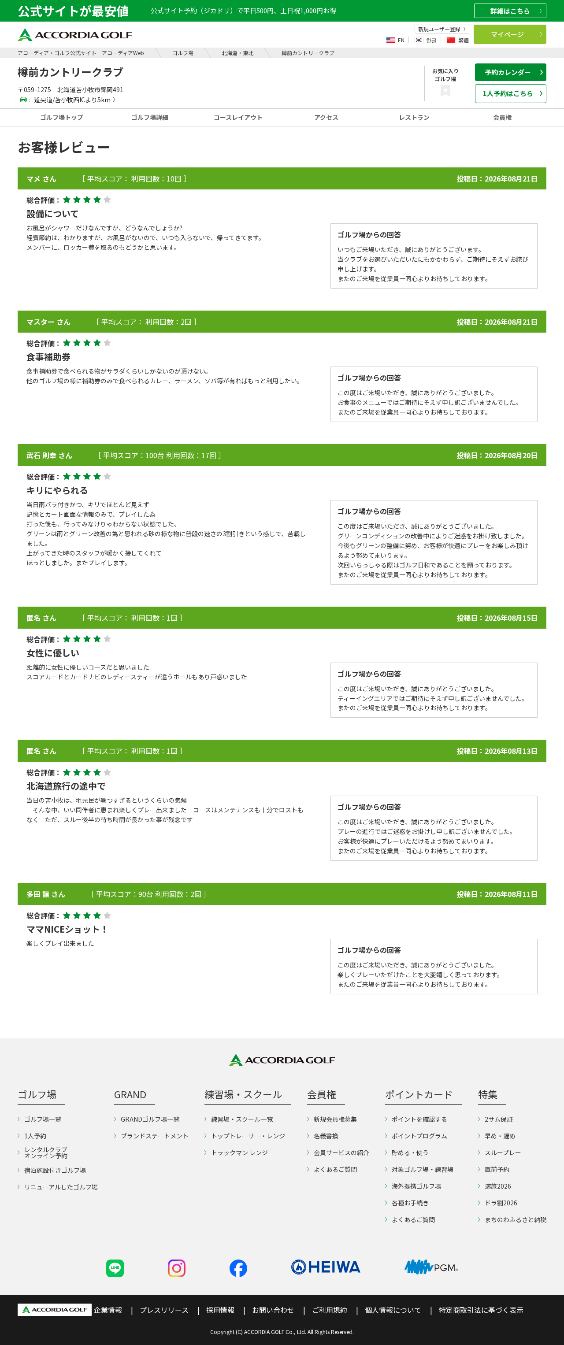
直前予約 (497, 1169)
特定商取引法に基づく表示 (481, 1309)
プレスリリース (164, 1309)
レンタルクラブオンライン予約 (45, 1152)
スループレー (503, 1152)
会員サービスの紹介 (341, 1152)
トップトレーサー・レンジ (248, 1136)
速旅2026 (498, 1186)
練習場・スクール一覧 (242, 1119)
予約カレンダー (508, 72)
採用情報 (220, 1309)
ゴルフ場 (182, 52)
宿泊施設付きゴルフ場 (55, 1170)
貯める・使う (410, 1152)
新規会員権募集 (335, 1119)
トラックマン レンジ (239, 1152)
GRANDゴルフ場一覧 (150, 1119)
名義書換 (326, 1136)
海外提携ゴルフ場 (416, 1186)
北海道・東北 (237, 52)
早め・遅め (500, 1136)
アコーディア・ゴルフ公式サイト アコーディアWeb (81, 52)
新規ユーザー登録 (439, 29)
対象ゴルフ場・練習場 (422, 1169)
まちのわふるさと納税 (515, 1219)
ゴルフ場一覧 (42, 1119)
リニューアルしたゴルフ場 (61, 1187)
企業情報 (108, 1309)
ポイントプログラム (419, 1136)
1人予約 (35, 1136)
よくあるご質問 (335, 1169)
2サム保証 (499, 1119)
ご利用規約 (329, 1309)
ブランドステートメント (155, 1136)
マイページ (507, 34)
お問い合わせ (273, 1309)
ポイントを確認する (419, 1119)
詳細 (510, 10)
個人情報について (393, 1309)
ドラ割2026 (501, 1203)
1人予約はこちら (508, 93)
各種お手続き (410, 1203)
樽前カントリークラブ (308, 52)
